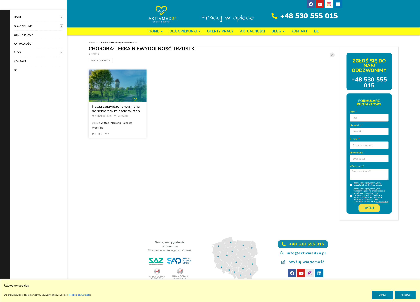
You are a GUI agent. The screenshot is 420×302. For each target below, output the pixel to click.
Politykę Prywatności (372, 185)
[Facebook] (311, 4)
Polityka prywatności (80, 294)
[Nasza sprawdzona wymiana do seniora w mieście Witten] (118, 86)
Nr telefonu (357, 152)
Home (17, 17)
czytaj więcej (382, 201)
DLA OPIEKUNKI (23, 26)
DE (15, 70)
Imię (352, 111)
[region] (210, 290)
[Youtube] (320, 4)
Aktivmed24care (103, 116)
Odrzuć (382, 294)
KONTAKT (20, 61)
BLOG (17, 52)
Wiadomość (357, 166)
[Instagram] (310, 273)
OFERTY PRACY (23, 35)
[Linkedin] (338, 4)
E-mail (354, 139)
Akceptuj (405, 294)
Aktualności (23, 44)
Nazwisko (356, 125)
